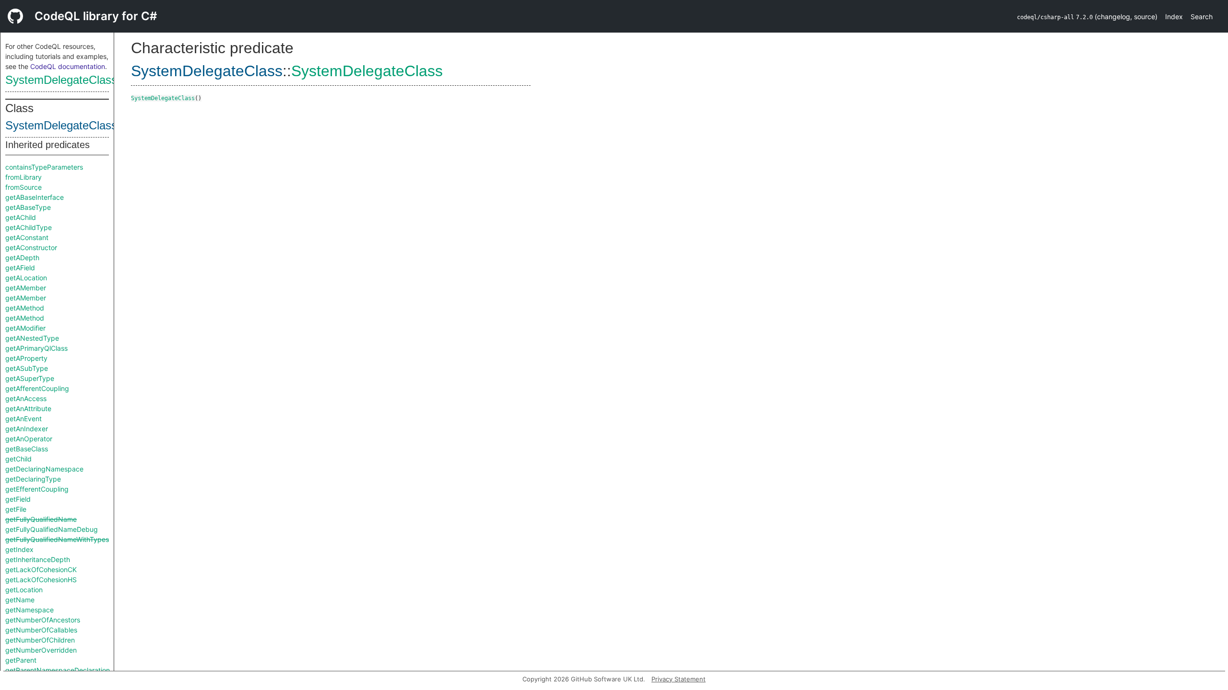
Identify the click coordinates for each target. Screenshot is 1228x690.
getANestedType (32, 338)
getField (18, 499)
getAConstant (26, 237)
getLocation (24, 590)
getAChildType (28, 227)
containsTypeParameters (44, 167)
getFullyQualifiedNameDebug (51, 529)
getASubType (26, 368)
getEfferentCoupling (37, 489)
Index (1174, 16)
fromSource (23, 187)
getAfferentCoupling (37, 388)
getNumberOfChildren (40, 640)
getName (20, 600)
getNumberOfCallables (41, 630)
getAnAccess (26, 398)
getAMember (25, 288)
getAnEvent (23, 418)
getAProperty (26, 358)
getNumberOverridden (41, 650)
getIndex (19, 549)
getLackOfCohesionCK (41, 569)
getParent (20, 660)
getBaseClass (26, 449)
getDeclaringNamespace (44, 469)
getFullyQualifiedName (41, 519)
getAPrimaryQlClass (36, 348)
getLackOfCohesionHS (41, 579)
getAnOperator (28, 439)
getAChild (20, 217)
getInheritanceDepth (37, 559)
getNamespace (29, 610)
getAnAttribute (28, 408)
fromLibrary (23, 177)
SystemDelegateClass (61, 79)
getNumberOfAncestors (42, 620)
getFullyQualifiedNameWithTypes (57, 539)
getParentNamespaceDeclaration (57, 670)
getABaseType (28, 207)
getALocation (26, 278)
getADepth (22, 257)
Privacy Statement (678, 679)
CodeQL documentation (67, 66)
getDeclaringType (33, 479)
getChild (18, 459)
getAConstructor (31, 247)
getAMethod (24, 308)
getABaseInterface (34, 197)
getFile (15, 509)
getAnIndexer (26, 429)
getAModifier (25, 328)
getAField (20, 268)
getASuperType (29, 378)
